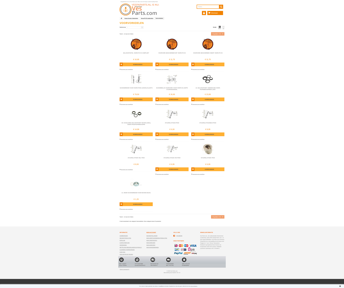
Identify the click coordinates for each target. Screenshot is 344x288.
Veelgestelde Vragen (126, 254)
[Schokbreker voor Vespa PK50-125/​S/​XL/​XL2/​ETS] (136, 79)
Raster (219, 28)
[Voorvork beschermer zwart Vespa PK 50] (207, 44)
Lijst (223, 28)
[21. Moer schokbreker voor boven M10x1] (136, 184)
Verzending (123, 245)
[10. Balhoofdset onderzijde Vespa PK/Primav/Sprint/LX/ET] (207, 79)
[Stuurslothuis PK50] (172, 114)
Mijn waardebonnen (152, 247)
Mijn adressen (150, 242)
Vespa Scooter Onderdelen (131, 18)
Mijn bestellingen (151, 235)
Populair (122, 240)
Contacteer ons (125, 242)
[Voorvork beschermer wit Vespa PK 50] (172, 44)
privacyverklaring (193, 286)
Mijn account (151, 232)
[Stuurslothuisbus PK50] (207, 114)
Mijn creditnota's (151, 240)
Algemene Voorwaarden (127, 249)
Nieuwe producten (125, 238)
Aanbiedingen (124, 235)
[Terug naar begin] (121, 18)
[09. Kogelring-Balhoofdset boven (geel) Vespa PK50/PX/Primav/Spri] (136, 114)
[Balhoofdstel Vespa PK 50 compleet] (136, 44)
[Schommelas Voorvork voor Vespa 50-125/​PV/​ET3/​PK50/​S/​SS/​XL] (172, 79)
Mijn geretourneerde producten (156, 238)
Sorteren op (123, 27)
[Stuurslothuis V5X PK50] (172, 149)
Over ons (122, 252)
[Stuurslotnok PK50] (207, 149)
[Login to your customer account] (204, 13)
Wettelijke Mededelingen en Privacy (131, 247)
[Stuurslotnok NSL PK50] (136, 149)
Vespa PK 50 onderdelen (147, 18)
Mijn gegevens (150, 245)
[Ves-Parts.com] (140, 9)
